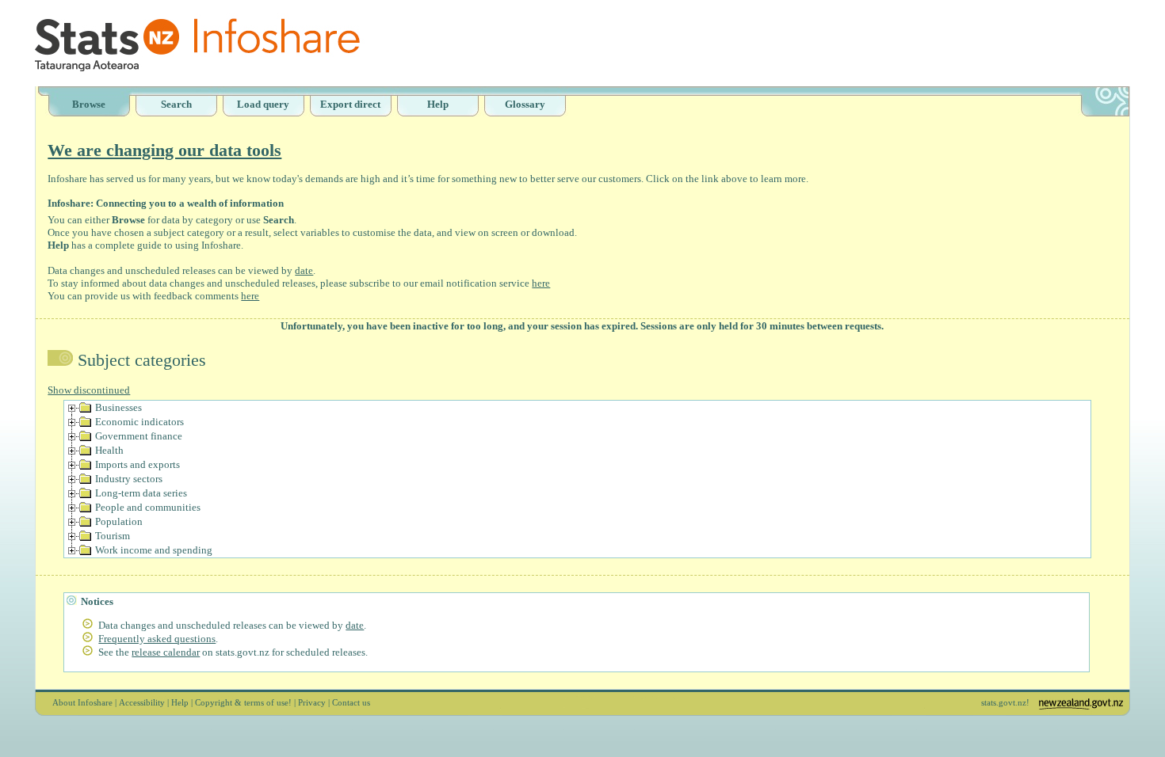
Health (109, 450)
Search (176, 104)
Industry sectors (128, 479)
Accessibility (142, 702)
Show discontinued (89, 390)
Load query (263, 104)
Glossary (525, 104)
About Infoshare (82, 702)
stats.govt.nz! (1005, 702)
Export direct (350, 104)
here (541, 283)
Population (119, 521)
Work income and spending (153, 550)
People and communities (148, 507)
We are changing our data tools (164, 150)
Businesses (118, 407)
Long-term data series (141, 493)
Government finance (138, 436)
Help (438, 104)
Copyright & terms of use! (243, 702)
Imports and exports (137, 464)
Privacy (312, 702)
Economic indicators (139, 422)
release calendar (166, 652)
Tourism (112, 536)
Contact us (351, 702)
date (304, 270)
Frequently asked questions (157, 639)
